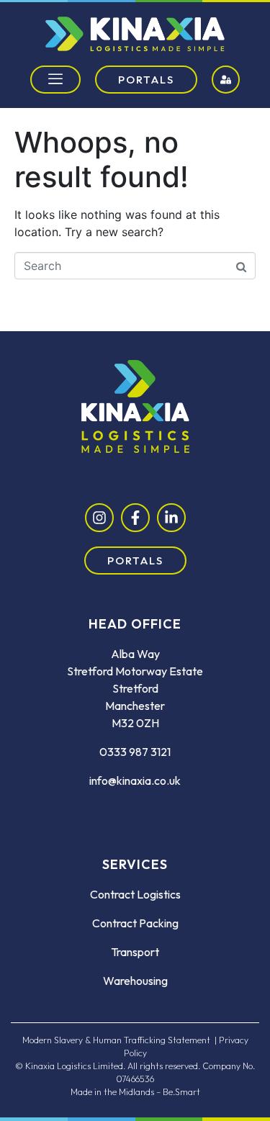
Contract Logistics (135, 894)
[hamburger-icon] (55, 80)
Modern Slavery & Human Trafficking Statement (116, 1040)
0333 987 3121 (135, 751)
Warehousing (135, 980)
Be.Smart (181, 1091)
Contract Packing (135, 923)
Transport (135, 952)
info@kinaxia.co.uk (135, 780)
